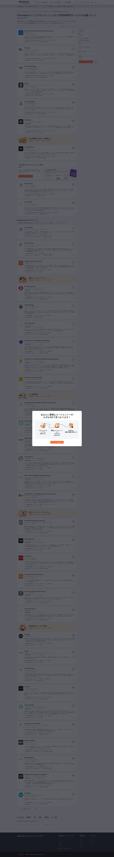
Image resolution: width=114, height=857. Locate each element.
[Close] (80, 412)
